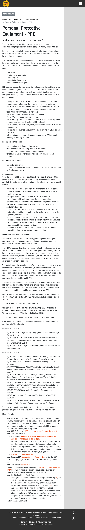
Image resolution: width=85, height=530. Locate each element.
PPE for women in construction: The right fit (41, 431)
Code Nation (32, 524)
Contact (24, 522)
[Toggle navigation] (80, 3)
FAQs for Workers (32, 19)
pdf (26, 421)
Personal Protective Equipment (22, 454)
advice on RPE (26, 465)
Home (4, 19)
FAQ (21, 19)
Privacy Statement (44, 522)
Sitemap (32, 522)
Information (13, 19)
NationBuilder (47, 524)
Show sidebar (8, 14)
